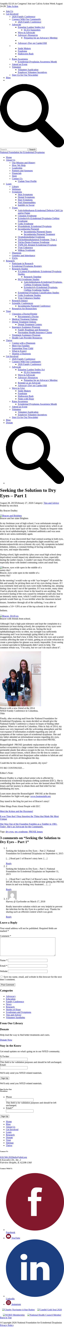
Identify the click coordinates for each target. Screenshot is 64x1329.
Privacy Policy (7, 1325)
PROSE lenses (36, 831)
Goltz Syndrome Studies (29, 295)
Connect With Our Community (26, 19)
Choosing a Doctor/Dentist (24, 314)
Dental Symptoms (26, 197)
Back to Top (6, 1317)
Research (10, 261)
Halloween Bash (25, 53)
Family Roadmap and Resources (33, 330)
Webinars (16, 189)
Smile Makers (24, 48)
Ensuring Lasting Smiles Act (31, 27)
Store (14, 176)
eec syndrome (21, 831)
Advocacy (11, 996)
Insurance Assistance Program (26, 327)
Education (10, 999)
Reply (9, 863)
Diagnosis (16, 253)
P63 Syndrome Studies (28, 279)
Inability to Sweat (26, 205)
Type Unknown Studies (29, 298)
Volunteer (16, 67)
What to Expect (19, 351)
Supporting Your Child (22, 348)
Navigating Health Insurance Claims (35, 332)
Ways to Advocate (26, 32)
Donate (9, 80)
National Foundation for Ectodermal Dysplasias (22, 152)
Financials (16, 173)
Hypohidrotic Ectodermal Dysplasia (34, 226)
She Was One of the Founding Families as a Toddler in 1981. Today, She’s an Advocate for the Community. (28, 825)
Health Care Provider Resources (27, 337)
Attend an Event (19, 64)
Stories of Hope (13, 1009)
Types (15, 207)
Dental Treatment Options (24, 322)
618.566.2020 (6, 1157)
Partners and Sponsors (22, 170)
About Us (10, 160)
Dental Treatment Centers (30, 324)
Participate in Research (22, 263)
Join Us (9, 11)
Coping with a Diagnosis (23, 343)
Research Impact (20, 300)
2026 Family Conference (23, 16)
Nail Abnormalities (27, 202)
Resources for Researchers (24, 308)
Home (9, 157)
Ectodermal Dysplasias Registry (27, 266)
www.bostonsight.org (40, 796)
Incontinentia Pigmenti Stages (38, 231)
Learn (8, 184)
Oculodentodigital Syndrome (31, 237)
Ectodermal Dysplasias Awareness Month (37, 61)
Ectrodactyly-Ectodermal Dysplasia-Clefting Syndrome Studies (41, 288)
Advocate (16, 24)
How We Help (19, 165)
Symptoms (17, 192)
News (8, 1004)
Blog (8, 77)
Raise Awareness (20, 59)
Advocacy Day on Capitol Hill (32, 43)
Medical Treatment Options (25, 319)
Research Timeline (32, 276)
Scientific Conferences (22, 303)
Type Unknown (25, 247)
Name (3, 960)
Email (3, 966)
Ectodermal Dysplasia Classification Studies (38, 292)
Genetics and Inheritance (23, 255)
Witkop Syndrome (26, 250)
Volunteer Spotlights (15, 1017)
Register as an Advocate (30, 40)
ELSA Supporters (32, 30)
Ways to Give (18, 46)
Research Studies (20, 269)
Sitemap (10, 1143)
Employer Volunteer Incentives (32, 72)
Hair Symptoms (25, 200)
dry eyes (10, 831)
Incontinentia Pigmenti (28, 229)
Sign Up (4, 1078)
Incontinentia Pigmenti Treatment (39, 234)
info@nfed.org (20, 1157)
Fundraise (22, 51)
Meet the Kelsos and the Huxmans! (16, 811)
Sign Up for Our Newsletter (25, 75)
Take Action (12, 6)
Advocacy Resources (28, 35)
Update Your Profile (27, 181)
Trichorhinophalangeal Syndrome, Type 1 (37, 239)
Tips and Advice (51, 503)
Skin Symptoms (25, 194)
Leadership (17, 168)
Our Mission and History (23, 162)
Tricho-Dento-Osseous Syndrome (33, 242)
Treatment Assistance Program (26, 335)
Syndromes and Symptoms (18, 1012)
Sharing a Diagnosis (21, 353)
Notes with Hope (26, 56)
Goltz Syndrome (25, 223)
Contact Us (17, 178)
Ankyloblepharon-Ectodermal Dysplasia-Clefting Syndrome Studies (43, 283)
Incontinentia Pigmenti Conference (34, 306)
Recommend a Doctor (28, 316)
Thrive (9, 340)
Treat (8, 311)
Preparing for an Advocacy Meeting (40, 38)
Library (15, 186)
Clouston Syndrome (27, 215)
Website (3, 971)
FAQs (15, 258)
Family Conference (15, 1001)
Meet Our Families (20, 345)
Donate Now (6, 1040)
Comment (5, 936)
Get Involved (12, 14)
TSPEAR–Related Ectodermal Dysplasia (37, 245)
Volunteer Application (28, 69)
